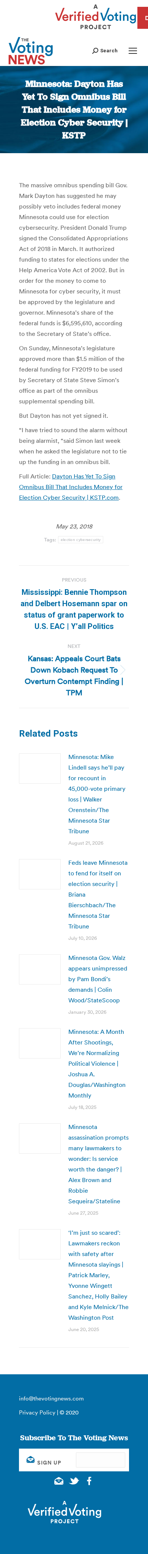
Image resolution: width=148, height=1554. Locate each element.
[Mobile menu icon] (132, 50)
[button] (105, 50)
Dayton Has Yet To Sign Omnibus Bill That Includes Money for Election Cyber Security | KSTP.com (71, 486)
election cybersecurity (81, 540)
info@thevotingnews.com (51, 1398)
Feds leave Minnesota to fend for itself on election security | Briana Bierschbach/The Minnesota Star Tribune (98, 894)
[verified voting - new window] (95, 30)
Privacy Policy (37, 1412)
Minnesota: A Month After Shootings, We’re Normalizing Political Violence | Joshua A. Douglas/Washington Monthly (97, 1063)
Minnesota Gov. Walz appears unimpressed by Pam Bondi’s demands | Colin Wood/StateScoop (97, 979)
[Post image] (40, 768)
